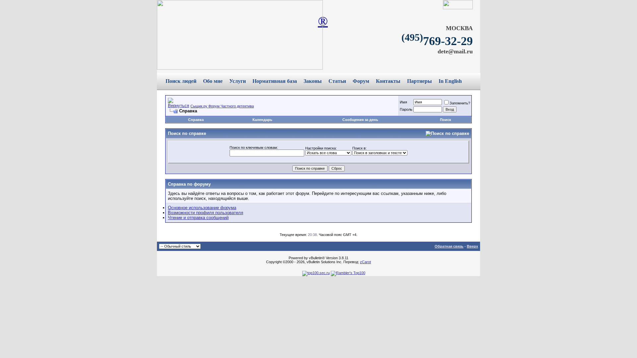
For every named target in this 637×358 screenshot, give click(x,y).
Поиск (445, 120)
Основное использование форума (202, 207)
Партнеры (419, 81)
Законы (313, 81)
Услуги (237, 81)
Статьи (337, 81)
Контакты (388, 81)
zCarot (365, 262)
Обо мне (213, 81)
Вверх (472, 246)
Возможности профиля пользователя (205, 212)
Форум (361, 81)
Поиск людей (181, 81)
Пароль (406, 109)
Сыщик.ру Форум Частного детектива (222, 106)
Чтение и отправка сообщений (198, 217)
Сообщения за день (360, 120)
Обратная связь (449, 246)
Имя (403, 102)
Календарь (262, 120)
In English (450, 81)
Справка (196, 120)
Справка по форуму (189, 184)
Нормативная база (274, 81)
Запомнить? (460, 103)
